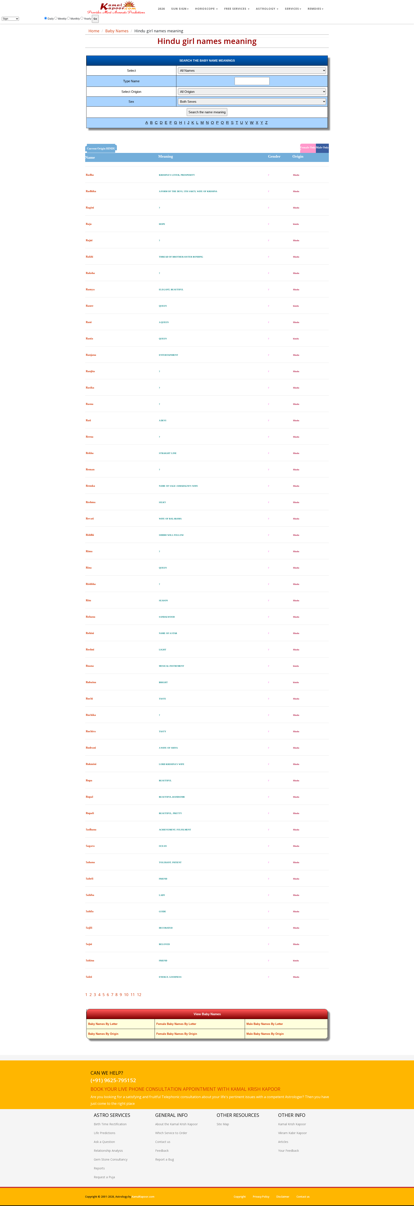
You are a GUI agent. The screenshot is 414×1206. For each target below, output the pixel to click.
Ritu (88, 600)
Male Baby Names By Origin (265, 1033)
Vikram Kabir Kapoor (292, 1133)
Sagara (90, 845)
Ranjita (90, 371)
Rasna (89, 404)
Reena (89, 436)
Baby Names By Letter (103, 1024)
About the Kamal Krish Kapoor (176, 1124)
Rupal (89, 796)
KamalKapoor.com (143, 1196)
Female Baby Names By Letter (176, 1024)
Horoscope (205, 9)
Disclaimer (282, 1196)
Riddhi (90, 534)
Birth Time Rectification (110, 1124)
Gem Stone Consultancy (110, 1159)
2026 (161, 9)
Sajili (89, 927)
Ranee (89, 305)
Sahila (90, 911)
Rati (88, 420)
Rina (89, 567)
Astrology (266, 9)
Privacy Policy (261, 1196)
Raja (89, 223)
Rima (89, 551)
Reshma (91, 502)
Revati (90, 518)
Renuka (90, 485)
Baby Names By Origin (103, 1033)
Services (292, 9)
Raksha (90, 273)
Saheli (89, 878)
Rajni (89, 240)
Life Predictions (104, 1133)
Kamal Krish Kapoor (292, 1124)
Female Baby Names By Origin (176, 1033)
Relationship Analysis (108, 1150)
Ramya (90, 289)
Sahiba (90, 895)
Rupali (90, 813)
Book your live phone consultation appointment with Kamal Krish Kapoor (185, 1089)
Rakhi (89, 256)
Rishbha (91, 584)
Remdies (314, 9)
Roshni (90, 649)
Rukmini (91, 764)
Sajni (89, 944)
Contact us (162, 1142)
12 (139, 994)
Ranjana (91, 354)
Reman (90, 469)
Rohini (90, 633)
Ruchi (89, 698)
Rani (89, 322)
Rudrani (91, 747)
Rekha (90, 453)
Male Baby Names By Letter (264, 1024)
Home (93, 30)
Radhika (91, 191)
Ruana (90, 665)
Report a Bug (164, 1159)
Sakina (90, 960)
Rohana (90, 616)
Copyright (240, 1196)
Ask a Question (104, 1142)
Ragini (90, 207)
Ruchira (91, 731)
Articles (283, 1142)
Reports (99, 1168)
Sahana (90, 862)
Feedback (162, 1150)
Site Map (223, 1124)
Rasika (90, 387)
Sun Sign (179, 9)
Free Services (235, 9)
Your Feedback (288, 1150)
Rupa (89, 780)
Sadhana (91, 829)
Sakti (89, 976)
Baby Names (117, 30)
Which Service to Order (171, 1133)
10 (126, 994)
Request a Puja (104, 1177)
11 (132, 994)
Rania (89, 338)
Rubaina (91, 682)
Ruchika (91, 714)
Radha (90, 174)
